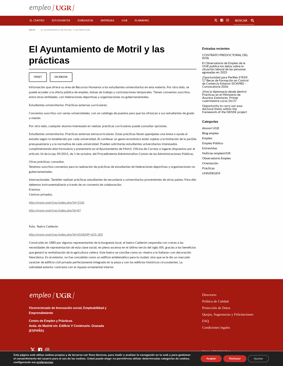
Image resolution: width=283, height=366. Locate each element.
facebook (61, 77)
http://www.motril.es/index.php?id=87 (55, 210)
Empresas (107, 20)
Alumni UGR (210, 128)
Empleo (207, 138)
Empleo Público (212, 143)
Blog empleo (210, 133)
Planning (142, 20)
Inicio (32, 30)
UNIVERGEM (211, 173)
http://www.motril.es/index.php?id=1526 (56, 202)
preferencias (45, 362)
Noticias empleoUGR (216, 153)
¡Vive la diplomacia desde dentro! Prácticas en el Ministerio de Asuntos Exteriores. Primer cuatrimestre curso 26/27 (224, 96)
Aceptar (211, 358)
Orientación (210, 163)
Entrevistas (209, 148)
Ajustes (258, 358)
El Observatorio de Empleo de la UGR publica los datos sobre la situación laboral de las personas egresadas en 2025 (224, 68)
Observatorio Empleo (216, 158)
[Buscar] (252, 20)
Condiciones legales (216, 327)
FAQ (205, 321)
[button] (216, 20)
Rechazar (235, 358)
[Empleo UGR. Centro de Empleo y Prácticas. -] (52, 8)
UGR (124, 20)
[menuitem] (37, 21)
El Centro (37, 20)
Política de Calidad (215, 301)
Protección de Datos (216, 308)
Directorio (209, 295)
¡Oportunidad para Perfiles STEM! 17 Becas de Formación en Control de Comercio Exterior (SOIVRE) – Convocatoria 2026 (225, 82)
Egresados (85, 20)
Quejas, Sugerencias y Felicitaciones (227, 314)
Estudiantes (61, 20)
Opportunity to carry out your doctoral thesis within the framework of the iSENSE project (224, 109)
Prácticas (208, 168)
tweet (37, 77)
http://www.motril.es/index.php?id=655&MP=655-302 (66, 234)
